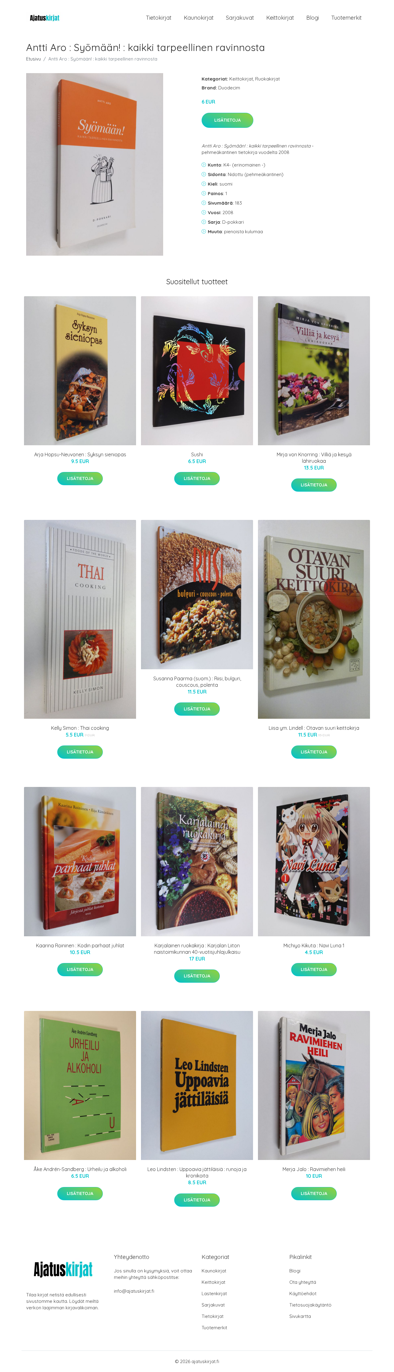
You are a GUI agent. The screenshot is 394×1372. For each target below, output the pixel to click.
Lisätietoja (227, 120)
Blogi (312, 17)
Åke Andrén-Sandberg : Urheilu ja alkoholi (80, 1169)
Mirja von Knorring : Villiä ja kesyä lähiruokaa (314, 457)
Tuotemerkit (346, 17)
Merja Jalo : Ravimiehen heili (314, 1169)
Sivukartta (300, 1316)
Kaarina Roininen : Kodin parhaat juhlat (80, 945)
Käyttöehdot (302, 1293)
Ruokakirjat (267, 79)
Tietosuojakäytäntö (310, 1305)
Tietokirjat (158, 17)
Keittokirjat (280, 17)
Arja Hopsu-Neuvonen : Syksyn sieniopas (80, 454)
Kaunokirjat (199, 17)
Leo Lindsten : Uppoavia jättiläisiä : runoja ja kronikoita (197, 1172)
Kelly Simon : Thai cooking (80, 728)
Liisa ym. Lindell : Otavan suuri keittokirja (314, 728)
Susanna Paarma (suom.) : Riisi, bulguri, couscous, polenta (197, 681)
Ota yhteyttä (302, 1282)
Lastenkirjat (214, 1293)
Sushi (197, 454)
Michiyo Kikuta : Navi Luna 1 (313, 945)
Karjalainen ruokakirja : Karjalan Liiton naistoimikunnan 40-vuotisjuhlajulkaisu (197, 948)
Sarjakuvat (240, 17)
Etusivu (33, 59)
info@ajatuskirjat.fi (134, 1291)
